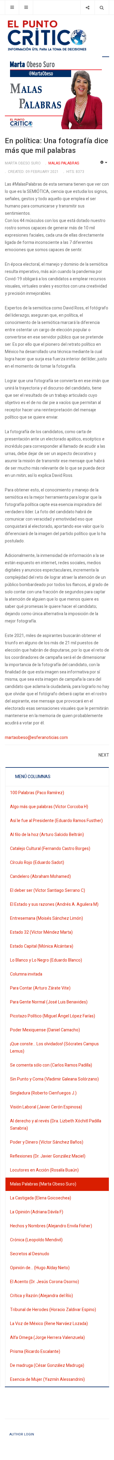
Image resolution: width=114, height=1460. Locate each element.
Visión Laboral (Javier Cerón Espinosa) (46, 1107)
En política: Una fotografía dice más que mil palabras (56, 146)
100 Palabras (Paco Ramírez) (37, 793)
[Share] (87, 7)
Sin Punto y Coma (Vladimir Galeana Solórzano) (54, 1079)
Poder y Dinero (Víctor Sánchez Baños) (46, 1142)
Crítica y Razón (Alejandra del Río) (41, 1296)
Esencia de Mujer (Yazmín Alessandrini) (47, 1379)
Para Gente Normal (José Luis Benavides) (49, 1002)
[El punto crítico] (57, 35)
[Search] (102, 7)
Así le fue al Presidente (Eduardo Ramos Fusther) (56, 821)
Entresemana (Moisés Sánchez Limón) (46, 918)
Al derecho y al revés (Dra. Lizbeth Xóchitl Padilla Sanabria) (55, 1124)
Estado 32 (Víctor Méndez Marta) (41, 932)
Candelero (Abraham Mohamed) (40, 876)
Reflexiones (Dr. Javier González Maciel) (47, 1156)
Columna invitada (26, 974)
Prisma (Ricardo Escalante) (35, 1351)
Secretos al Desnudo (29, 1254)
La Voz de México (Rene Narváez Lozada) (49, 1323)
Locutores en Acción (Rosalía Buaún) (44, 1170)
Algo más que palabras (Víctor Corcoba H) (49, 807)
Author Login (21, 1434)
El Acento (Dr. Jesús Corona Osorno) (44, 1282)
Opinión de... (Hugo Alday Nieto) (40, 1268)
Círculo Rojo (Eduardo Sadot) (37, 862)
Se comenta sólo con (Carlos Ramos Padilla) (51, 1065)
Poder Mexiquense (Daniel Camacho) (45, 1030)
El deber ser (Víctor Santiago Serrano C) (47, 890)
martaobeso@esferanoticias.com (36, 737)
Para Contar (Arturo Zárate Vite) (40, 988)
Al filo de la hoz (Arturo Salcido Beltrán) (47, 834)
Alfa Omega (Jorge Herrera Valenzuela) (47, 1337)
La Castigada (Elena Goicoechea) (40, 1198)
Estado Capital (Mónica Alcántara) (41, 946)
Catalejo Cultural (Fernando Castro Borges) (50, 848)
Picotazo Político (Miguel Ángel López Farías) (52, 1016)
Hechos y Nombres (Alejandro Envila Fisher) (51, 1226)
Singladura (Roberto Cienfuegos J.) (43, 1093)
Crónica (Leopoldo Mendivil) (36, 1240)
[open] (12, 7)
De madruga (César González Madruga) (47, 1365)
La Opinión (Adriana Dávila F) (36, 1212)
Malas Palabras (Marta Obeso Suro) (43, 1184)
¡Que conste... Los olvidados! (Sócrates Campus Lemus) (54, 1047)
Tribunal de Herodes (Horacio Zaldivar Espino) (53, 1310)
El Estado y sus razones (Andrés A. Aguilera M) (54, 904)
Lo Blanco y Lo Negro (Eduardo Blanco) (46, 960)
